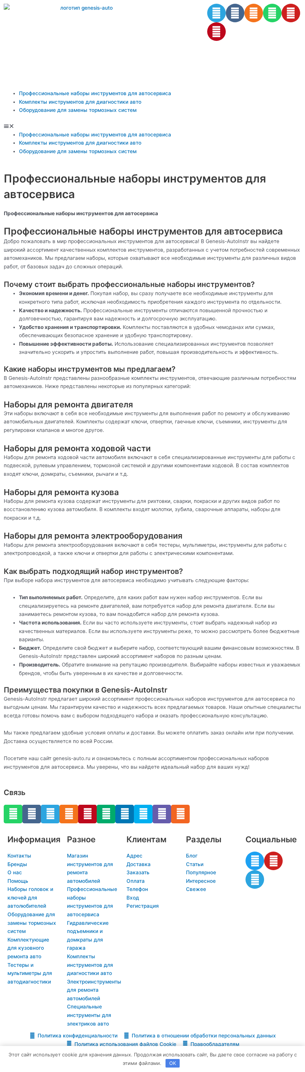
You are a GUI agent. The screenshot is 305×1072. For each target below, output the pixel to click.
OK (172, 1063)
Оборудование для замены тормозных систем (78, 110)
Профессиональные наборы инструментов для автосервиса (95, 93)
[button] (152, 126)
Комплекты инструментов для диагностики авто (80, 102)
